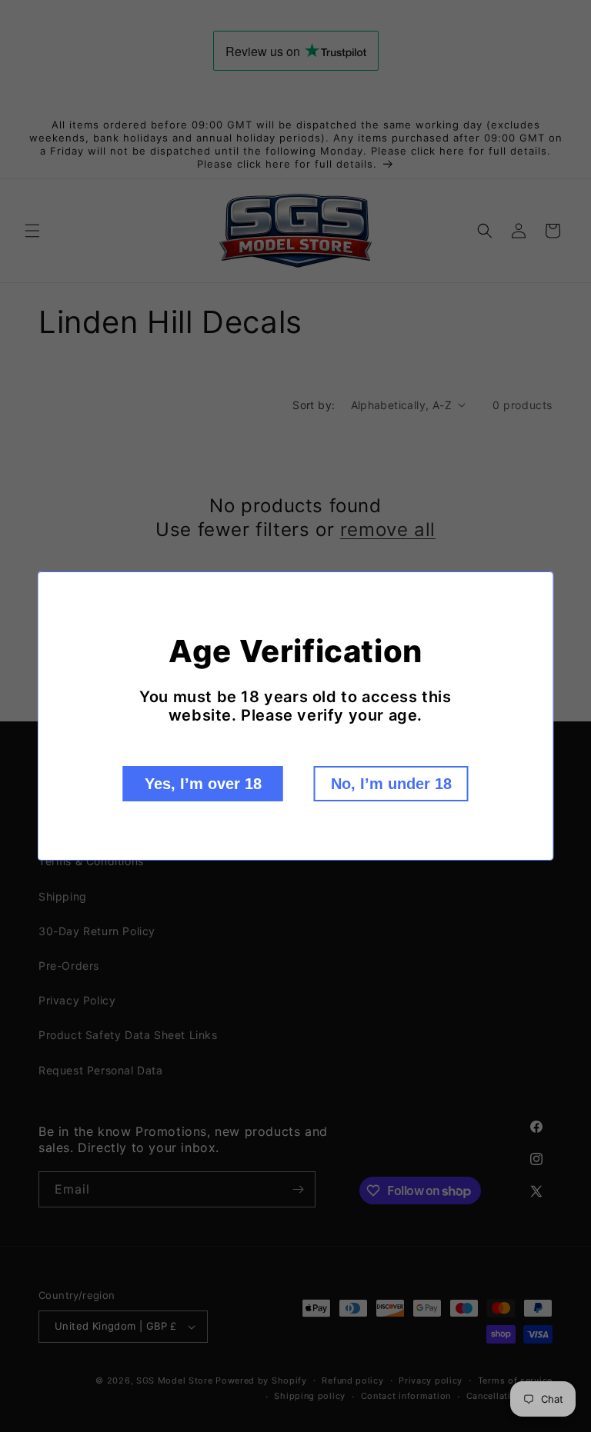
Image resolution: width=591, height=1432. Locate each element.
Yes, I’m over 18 (203, 783)
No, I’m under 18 (391, 783)
